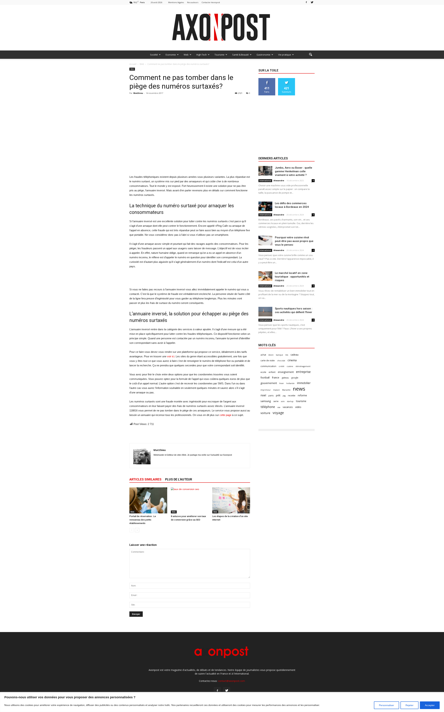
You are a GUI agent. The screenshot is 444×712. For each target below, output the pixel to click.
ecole (263, 372)
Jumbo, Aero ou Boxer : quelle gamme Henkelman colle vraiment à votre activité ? (293, 171)
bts (286, 355)
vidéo (298, 407)
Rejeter (409, 705)
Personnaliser (386, 705)
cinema (292, 360)
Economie (171, 54)
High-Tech (201, 54)
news (299, 389)
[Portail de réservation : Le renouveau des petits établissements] (148, 500)
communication (268, 366)
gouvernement (269, 383)
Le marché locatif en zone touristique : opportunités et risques (292, 276)
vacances (288, 407)
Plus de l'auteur (178, 479)
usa (278, 407)
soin (283, 401)
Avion (271, 355)
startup (290, 401)
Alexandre (279, 180)
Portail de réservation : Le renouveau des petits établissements (142, 520)
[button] (310, 54)
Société (154, 54)
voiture (265, 413)
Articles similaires (145, 479)
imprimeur (266, 390)
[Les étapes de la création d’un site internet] (231, 500)
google (294, 377)
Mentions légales (176, 2)
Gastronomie (263, 54)
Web (186, 54)
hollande (290, 383)
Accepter (430, 705)
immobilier (304, 383)
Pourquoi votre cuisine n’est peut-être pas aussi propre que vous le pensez (294, 241)
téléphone (268, 407)
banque (279, 355)
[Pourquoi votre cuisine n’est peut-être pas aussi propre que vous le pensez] (265, 240)
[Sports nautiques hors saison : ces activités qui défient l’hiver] (265, 311)
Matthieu (138, 93)
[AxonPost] (222, 27)
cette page (225, 414)
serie (276, 401)
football (265, 377)
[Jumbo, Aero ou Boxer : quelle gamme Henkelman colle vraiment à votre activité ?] (265, 171)
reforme (302, 395)
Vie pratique (284, 54)
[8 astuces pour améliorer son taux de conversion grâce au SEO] (190, 500)
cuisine (290, 366)
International (265, 180)
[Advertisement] (189, 166)
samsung (266, 401)
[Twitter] (312, 2)
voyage (278, 413)
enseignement (286, 372)
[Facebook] (306, 2)
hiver (281, 383)
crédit (281, 366)
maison (276, 390)
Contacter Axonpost (211, 2)
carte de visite (268, 360)
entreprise (303, 372)
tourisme (301, 401)
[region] (222, 702)
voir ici (170, 356)
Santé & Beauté (240, 54)
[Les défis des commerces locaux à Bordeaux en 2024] (265, 206)
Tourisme (219, 54)
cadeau (294, 354)
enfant (272, 372)
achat (263, 354)
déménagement (303, 366)
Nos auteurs (192, 2)
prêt (278, 395)
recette (291, 395)
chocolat (281, 360)
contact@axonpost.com (231, 681)
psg (284, 395)
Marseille (286, 390)
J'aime (267, 79)
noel (263, 395)
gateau (285, 377)
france (275, 377)
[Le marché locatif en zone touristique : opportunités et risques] (265, 276)
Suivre (286, 79)
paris (271, 395)
